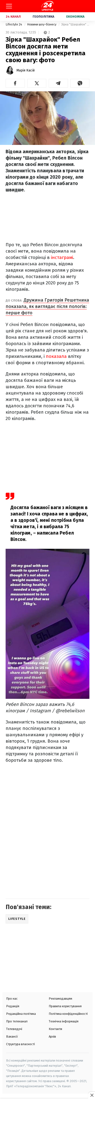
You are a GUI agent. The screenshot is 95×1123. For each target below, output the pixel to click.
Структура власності (20, 1044)
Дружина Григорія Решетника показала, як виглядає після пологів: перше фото (47, 306)
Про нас (12, 998)
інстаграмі (62, 257)
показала (56, 356)
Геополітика (43, 16)
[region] (47, 1111)
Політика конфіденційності (68, 1014)
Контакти (55, 1029)
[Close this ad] (91, 1095)
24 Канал (13, 16)
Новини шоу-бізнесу (42, 24)
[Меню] (9, 6)
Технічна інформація (63, 1021)
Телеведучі (14, 1029)
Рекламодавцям (60, 998)
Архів (52, 1036)
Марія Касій (25, 70)
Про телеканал (17, 1021)
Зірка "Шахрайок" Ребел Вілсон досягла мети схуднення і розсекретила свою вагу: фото (75, 24)
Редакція (12, 1006)
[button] (15, 83)
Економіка (75, 16)
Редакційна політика (21, 1014)
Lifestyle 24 (14, 24)
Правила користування (65, 1006)
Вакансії (12, 1036)
